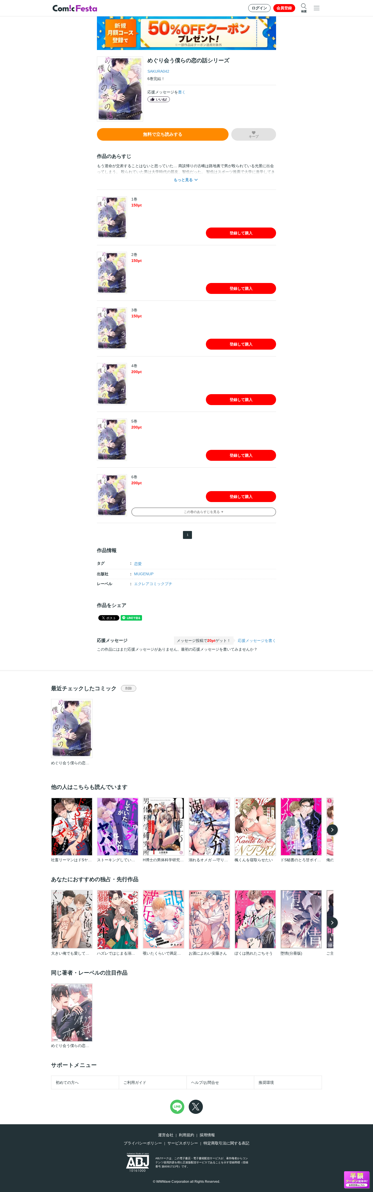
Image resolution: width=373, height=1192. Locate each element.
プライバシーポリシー (143, 1143)
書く (182, 92)
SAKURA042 (158, 71)
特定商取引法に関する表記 (226, 1143)
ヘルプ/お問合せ (205, 1082)
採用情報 (207, 1135)
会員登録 (284, 8)
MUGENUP (143, 574)
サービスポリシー (182, 1143)
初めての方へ (67, 1082)
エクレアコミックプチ (153, 584)
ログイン (259, 8)
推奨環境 (266, 1082)
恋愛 (138, 564)
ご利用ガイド (134, 1082)
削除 (128, 688)
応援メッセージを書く (257, 640)
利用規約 (186, 1135)
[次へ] (332, 829)
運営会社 (165, 1135)
